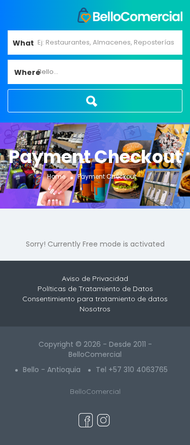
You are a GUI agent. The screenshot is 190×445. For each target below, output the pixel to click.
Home (56, 177)
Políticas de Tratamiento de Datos (95, 288)
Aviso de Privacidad (95, 278)
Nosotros (95, 308)
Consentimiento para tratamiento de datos (95, 298)
